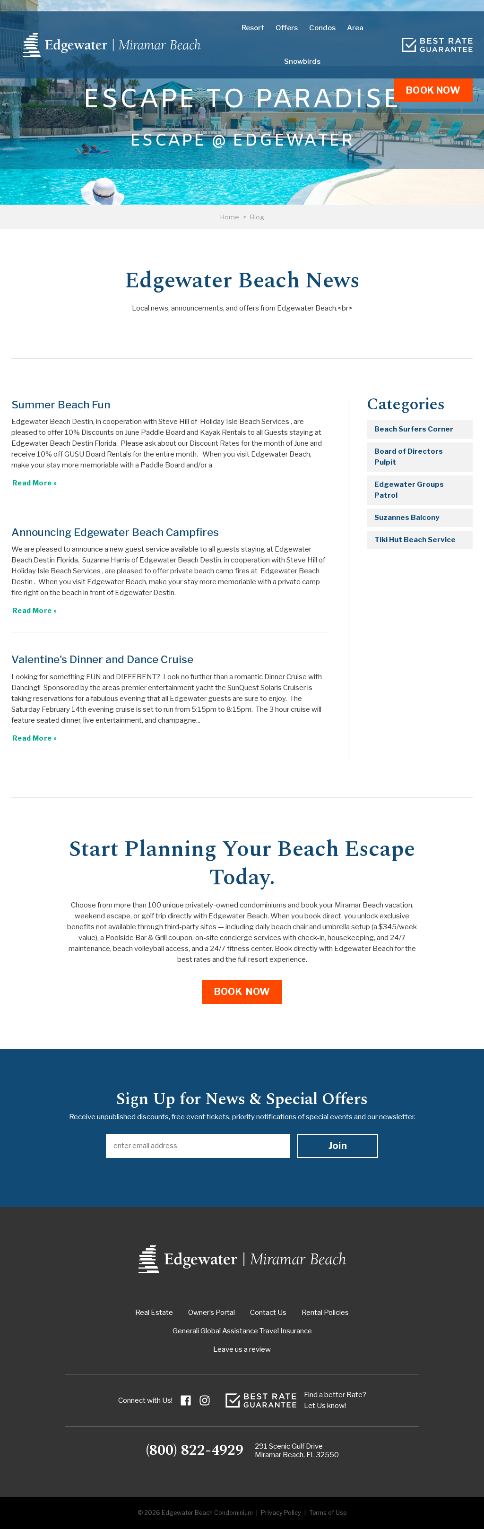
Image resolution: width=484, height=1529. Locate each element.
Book (433, 90)
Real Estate (154, 1312)
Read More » (34, 483)
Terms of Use (327, 1512)
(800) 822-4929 (194, 1450)
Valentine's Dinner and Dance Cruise (102, 659)
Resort (253, 28)
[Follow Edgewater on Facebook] (185, 1400)
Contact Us (268, 1312)
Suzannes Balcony (406, 517)
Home (229, 217)
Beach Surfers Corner (413, 429)
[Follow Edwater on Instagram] (204, 1400)
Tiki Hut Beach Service (415, 540)
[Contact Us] (437, 45)
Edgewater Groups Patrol (409, 490)
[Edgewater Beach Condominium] (111, 45)
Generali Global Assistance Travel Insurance (242, 1331)
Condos (322, 28)
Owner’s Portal (211, 1312)
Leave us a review (242, 1349)
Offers (287, 28)
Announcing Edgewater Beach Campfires (115, 532)
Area (355, 28)
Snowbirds (302, 61)
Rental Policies (325, 1312)
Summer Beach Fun (60, 404)
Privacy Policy (281, 1512)
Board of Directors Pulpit (408, 456)
